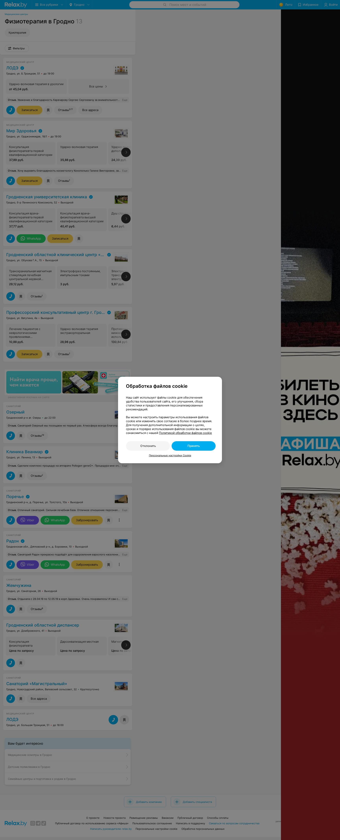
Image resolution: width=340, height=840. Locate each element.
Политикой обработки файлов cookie (185, 433)
